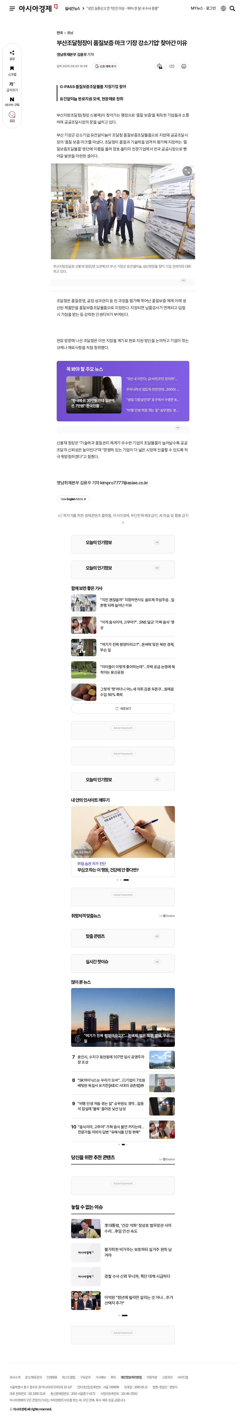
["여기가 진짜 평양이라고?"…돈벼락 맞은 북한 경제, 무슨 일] (83, 655)
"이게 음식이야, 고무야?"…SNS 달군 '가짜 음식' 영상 (137, 625)
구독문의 (85, 1377)
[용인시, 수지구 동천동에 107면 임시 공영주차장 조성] (162, 1068)
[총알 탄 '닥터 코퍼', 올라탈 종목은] (86, 1261)
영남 (70, 33)
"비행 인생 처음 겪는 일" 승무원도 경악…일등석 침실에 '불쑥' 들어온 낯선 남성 (153, 410)
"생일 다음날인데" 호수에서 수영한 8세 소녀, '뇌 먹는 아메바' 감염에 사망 (153, 400)
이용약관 (152, 1377)
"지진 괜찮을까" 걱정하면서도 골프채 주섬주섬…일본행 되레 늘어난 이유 (137, 602)
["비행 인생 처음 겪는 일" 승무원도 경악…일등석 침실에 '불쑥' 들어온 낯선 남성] (162, 1114)
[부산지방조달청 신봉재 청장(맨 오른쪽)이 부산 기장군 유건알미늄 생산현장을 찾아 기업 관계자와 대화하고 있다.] (123, 211)
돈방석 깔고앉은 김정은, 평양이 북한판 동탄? (140, 1228)
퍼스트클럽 (68, 1377)
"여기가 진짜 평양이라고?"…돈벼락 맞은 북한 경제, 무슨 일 (137, 647)
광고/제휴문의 (33, 1377)
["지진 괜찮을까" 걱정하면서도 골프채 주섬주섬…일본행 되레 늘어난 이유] (83, 610)
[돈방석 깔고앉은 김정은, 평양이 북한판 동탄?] (86, 1237)
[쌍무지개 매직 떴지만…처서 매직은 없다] (86, 1309)
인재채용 (52, 1377)
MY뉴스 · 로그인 (203, 8)
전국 (60, 33)
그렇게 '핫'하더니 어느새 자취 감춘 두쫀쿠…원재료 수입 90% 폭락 (137, 692)
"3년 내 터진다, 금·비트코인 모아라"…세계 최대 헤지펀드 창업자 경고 (153, 379)
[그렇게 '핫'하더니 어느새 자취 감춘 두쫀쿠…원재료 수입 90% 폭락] (83, 700)
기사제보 (100, 1377)
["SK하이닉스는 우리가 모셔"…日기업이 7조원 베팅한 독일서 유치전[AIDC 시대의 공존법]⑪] (162, 1091)
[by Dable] (167, 1159)
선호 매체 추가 (108, 66)
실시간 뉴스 (72, 8)
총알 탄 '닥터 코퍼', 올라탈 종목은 (131, 1252)
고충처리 (167, 1377)
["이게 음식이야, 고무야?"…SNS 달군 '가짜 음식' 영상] (83, 633)
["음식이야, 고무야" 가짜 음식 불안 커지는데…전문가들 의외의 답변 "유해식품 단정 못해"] (162, 1138)
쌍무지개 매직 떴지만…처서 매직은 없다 (136, 1300)
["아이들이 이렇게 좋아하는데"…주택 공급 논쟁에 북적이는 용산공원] (83, 677)
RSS (113, 1377)
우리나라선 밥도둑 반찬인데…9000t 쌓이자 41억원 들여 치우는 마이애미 (153, 389)
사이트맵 (182, 1377)
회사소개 (15, 1377)
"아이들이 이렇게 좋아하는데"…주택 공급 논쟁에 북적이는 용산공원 (137, 669)
